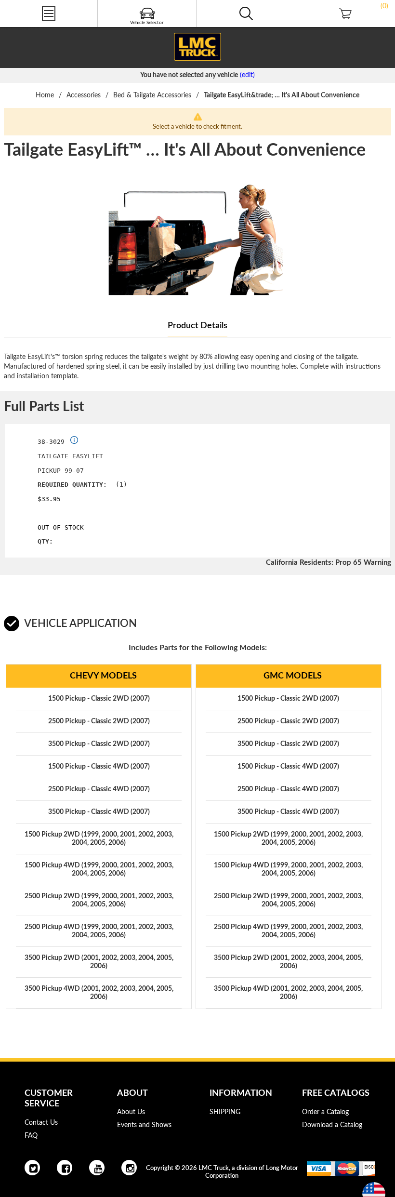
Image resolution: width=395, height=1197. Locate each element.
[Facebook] (64, 1167)
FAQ (31, 1135)
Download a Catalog (332, 1125)
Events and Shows (144, 1125)
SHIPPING (225, 1112)
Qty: (45, 541)
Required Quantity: (72, 484)
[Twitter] (32, 1167)
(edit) (247, 75)
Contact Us (41, 1122)
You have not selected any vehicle (189, 75)
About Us (131, 1112)
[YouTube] (97, 1167)
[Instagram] (129, 1167)
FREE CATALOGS (25, 28)
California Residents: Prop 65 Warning (328, 562)
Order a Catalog (325, 1112)
